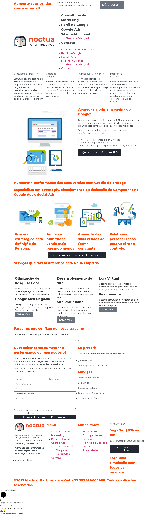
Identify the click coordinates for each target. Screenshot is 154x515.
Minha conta (91, 431)
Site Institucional (75, 34)
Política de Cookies (95, 442)
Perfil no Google (74, 25)
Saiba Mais (24, 314)
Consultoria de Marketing (77, 49)
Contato (68, 43)
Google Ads (71, 29)
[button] (77, 46)
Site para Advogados (79, 38)
